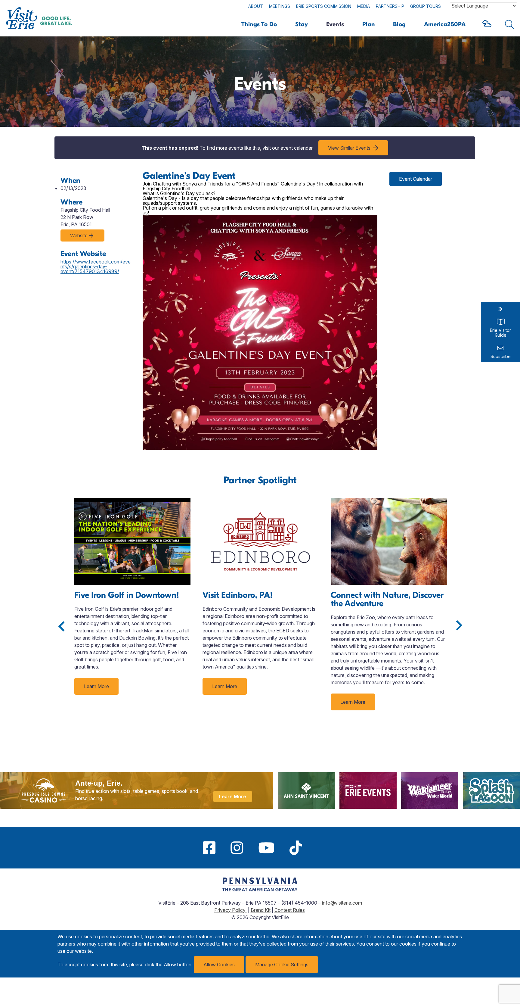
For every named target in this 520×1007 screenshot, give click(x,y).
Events (335, 24)
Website (79, 235)
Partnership (390, 6)
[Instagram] (236, 847)
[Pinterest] (317, 847)
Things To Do (259, 24)
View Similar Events (349, 148)
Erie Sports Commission (323, 6)
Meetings (279, 6)
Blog (399, 24)
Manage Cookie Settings (281, 965)
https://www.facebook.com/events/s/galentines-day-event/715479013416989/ (95, 266)
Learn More (96, 686)
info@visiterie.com (342, 903)
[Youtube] (266, 847)
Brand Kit (261, 910)
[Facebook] (209, 847)
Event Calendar (415, 179)
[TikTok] (295, 847)
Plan (368, 24)
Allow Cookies (219, 965)
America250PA (445, 24)
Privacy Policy (230, 910)
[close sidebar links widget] (500, 309)
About (255, 6)
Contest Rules (289, 910)
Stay (301, 24)
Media (363, 6)
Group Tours (425, 6)
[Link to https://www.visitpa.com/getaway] (260, 890)
